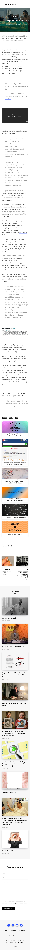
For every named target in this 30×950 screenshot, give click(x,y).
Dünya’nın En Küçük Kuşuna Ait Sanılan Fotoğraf (7, 571)
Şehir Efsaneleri (11, 933)
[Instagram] (17, 925)
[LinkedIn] (9, 545)
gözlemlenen (23, 232)
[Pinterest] (11, 545)
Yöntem (20, 933)
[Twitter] (6, 545)
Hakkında (13, 930)
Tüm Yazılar (21, 930)
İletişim (21, 935)
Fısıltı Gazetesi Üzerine (9, 792)
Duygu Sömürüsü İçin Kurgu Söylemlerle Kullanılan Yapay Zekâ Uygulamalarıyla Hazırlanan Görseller (14, 733)
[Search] (26, 4)
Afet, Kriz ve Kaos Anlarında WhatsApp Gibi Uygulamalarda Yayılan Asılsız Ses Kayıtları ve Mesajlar (14, 764)
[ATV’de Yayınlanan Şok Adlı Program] (15, 634)
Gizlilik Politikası (12, 935)
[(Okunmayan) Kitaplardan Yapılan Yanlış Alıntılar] (15, 691)
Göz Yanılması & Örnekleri (10, 851)
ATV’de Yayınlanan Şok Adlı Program (13, 646)
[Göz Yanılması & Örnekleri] (15, 839)
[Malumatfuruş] (11, 4)
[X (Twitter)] (13, 925)
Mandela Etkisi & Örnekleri (10, 618)
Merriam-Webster (20, 239)
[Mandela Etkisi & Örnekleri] (15, 606)
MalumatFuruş (19, 942)
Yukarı (15, 946)
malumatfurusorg (8, 24)
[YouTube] (21, 925)
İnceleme (15, 16)
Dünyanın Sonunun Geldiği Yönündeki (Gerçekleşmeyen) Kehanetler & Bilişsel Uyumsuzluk (14, 675)
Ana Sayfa (6, 930)
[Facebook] (3, 545)
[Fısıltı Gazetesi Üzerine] (15, 780)
